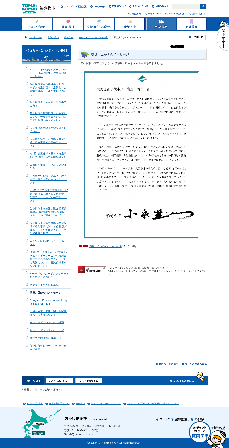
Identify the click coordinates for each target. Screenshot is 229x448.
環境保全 (68, 37)
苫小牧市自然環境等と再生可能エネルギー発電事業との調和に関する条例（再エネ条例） (48, 116)
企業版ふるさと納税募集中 (45, 285)
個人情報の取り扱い (59, 403)
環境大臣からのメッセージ (105, 246)
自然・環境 (53, 37)
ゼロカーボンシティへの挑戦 (93, 37)
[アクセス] (163, 419)
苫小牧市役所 (35, 37)
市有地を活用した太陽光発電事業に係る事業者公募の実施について (48, 142)
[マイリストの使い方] (181, 382)
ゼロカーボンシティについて (47, 330)
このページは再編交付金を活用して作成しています (153, 403)
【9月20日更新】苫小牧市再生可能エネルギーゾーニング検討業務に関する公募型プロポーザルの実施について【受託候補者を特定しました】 (49, 259)
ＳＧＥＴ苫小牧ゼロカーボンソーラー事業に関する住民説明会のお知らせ (48, 73)
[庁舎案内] (198, 419)
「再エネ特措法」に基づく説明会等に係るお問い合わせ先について (48, 179)
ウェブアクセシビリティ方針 (106, 403)
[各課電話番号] (180, 419)
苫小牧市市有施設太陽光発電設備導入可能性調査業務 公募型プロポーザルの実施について (48, 212)
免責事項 (80, 403)
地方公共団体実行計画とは (45, 338)
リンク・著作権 (35, 403)
